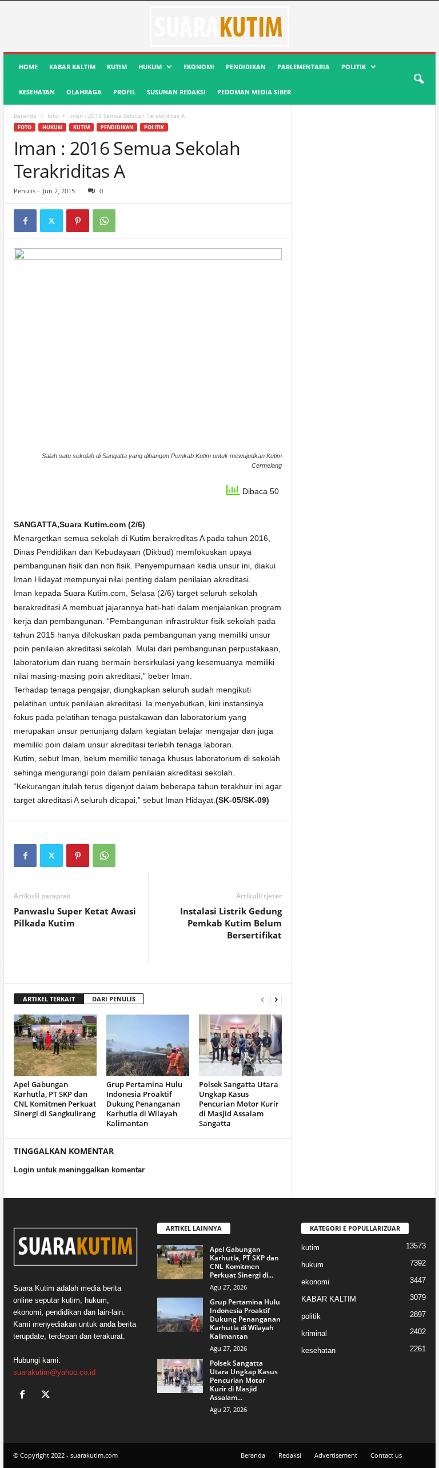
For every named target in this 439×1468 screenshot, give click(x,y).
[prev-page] (262, 999)
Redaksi (289, 1455)
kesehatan (37, 91)
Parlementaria (303, 66)
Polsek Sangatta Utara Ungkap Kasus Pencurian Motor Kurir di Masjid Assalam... (244, 1380)
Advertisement (335, 1455)
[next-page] (276, 999)
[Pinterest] (77, 220)
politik (353, 66)
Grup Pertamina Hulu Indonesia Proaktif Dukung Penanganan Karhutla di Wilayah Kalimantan (144, 1103)
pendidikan (246, 66)
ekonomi (198, 66)
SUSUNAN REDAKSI (176, 91)
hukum (150, 66)
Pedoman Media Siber (254, 91)
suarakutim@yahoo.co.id (54, 1372)
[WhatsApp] (104, 220)
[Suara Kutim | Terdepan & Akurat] (219, 26)
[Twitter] (51, 220)
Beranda (25, 116)
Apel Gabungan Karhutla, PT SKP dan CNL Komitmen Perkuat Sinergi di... (244, 1262)
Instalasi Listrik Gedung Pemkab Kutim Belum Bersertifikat (231, 923)
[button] (418, 79)
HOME (28, 66)
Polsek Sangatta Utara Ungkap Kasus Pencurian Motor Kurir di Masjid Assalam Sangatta (239, 1103)
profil (124, 91)
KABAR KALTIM (72, 66)
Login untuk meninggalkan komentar (79, 1169)
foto (52, 116)
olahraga (84, 91)
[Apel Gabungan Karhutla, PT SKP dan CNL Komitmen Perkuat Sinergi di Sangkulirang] (55, 1045)
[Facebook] (25, 220)
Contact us (386, 1455)
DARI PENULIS (113, 998)
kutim (117, 66)
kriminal (314, 1333)
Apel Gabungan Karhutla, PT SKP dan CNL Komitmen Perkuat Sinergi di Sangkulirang (55, 1099)
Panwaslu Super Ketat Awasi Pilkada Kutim (75, 917)
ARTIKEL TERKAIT (49, 998)
